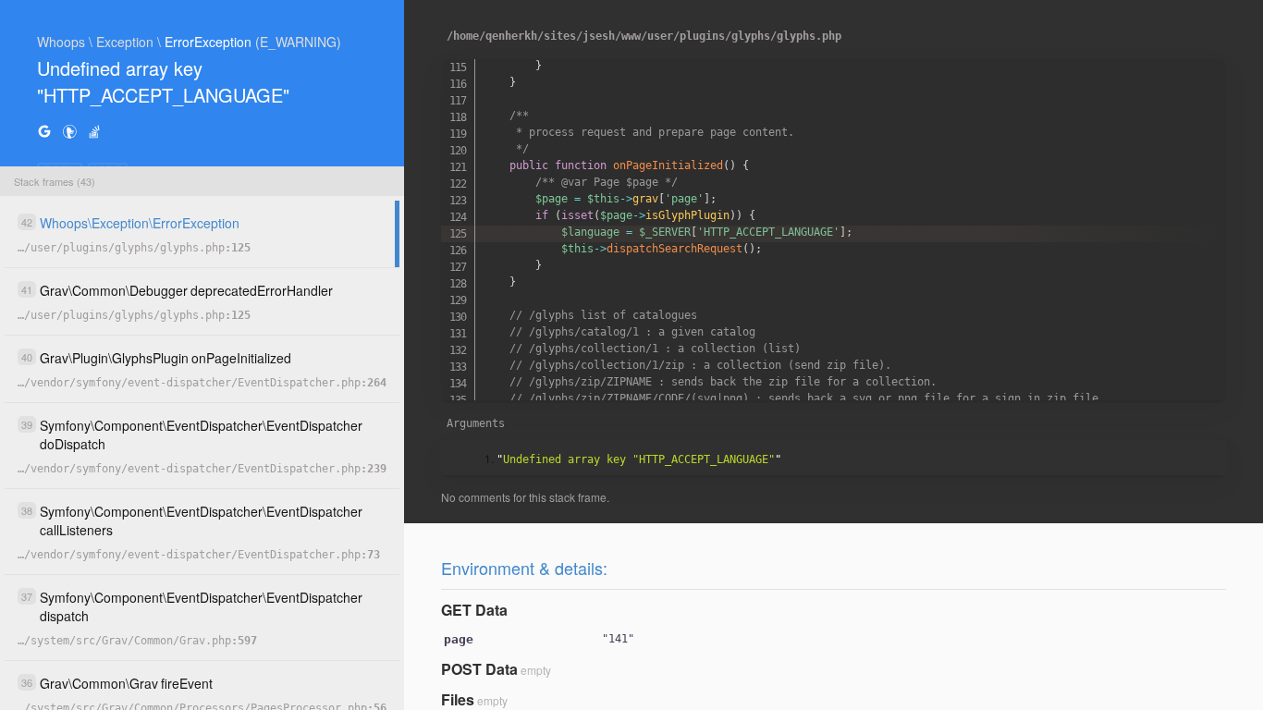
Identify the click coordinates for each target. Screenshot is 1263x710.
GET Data (474, 609)
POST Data (479, 668)
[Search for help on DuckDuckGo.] (69, 130)
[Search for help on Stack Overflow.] (94, 130)
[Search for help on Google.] (44, 130)
